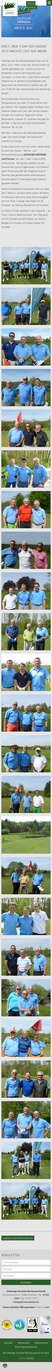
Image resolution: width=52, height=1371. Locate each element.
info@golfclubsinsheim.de (26, 1302)
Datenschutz (41, 1342)
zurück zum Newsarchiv (18, 1238)
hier (47, 1307)
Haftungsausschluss (26, 1346)
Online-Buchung (30, 5)
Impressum (23, 1342)
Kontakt (8, 1342)
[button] (5, 1366)
